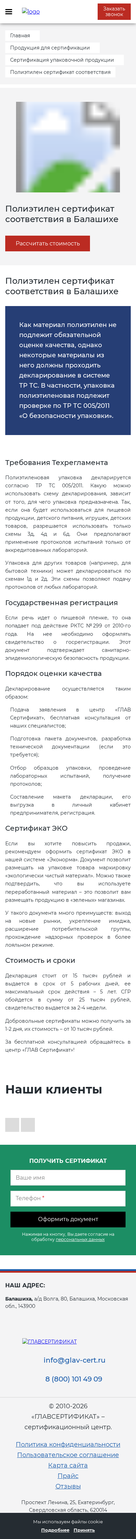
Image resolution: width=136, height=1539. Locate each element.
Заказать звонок (114, 11)
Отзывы (68, 1486)
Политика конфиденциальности (68, 1444)
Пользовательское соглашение (68, 1455)
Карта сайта (68, 1465)
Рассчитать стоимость (48, 243)
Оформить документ (68, 1219)
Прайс (68, 1476)
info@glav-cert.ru (75, 1360)
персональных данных (80, 1239)
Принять (84, 1530)
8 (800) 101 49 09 (73, 1379)
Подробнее (55, 1530)
